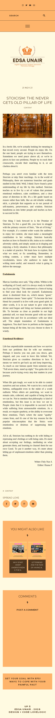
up (26, 706)
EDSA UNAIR (23, 709)
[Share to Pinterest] (24, 504)
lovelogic (38, 712)
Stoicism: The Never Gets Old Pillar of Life (27, 100)
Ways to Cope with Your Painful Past (27, 683)
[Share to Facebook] (6, 504)
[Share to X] (15, 504)
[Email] (33, 504)
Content (28, 108)
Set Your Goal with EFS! (23, 678)
